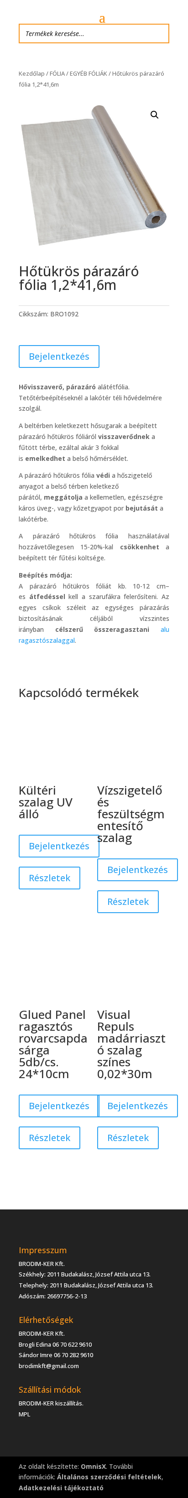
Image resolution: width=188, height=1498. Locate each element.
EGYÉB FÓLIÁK (88, 73)
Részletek (49, 878)
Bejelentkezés (59, 356)
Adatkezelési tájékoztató (61, 1487)
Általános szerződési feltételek (109, 1476)
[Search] (160, 33)
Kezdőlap (32, 73)
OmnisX (93, 1466)
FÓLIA (57, 73)
